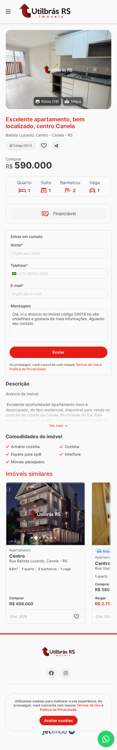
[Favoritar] (44, 145)
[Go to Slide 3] (44, 538)
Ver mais (56, 426)
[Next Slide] (106, 69)
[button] (58, 69)
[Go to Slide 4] (48, 538)
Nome (17, 245)
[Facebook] (51, 673)
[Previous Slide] (10, 69)
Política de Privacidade (28, 369)
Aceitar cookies (58, 720)
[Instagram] (65, 673)
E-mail (17, 285)
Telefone (19, 265)
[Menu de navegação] (8, 11)
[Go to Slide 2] (40, 538)
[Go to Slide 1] (36, 537)
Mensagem (21, 306)
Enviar (58, 352)
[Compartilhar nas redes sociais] (56, 145)
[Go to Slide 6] (55, 538)
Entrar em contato (26, 236)
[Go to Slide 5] (51, 538)
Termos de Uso (87, 365)
